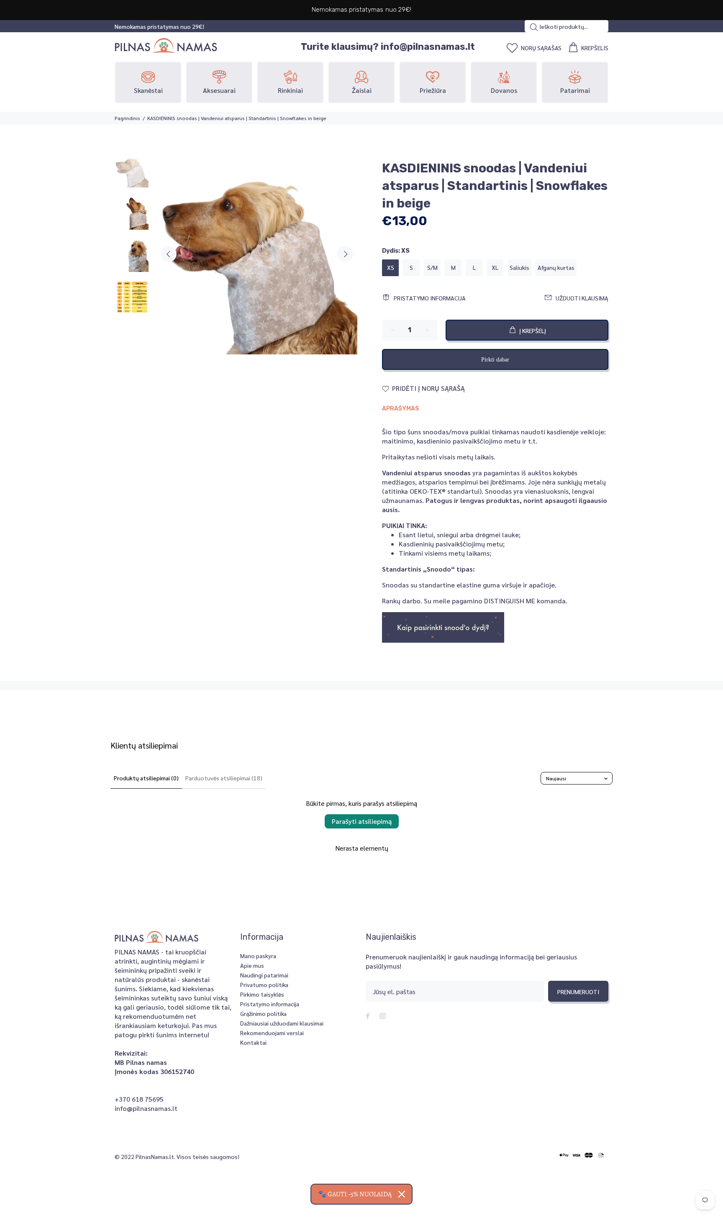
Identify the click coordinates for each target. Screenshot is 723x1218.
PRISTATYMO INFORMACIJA (430, 298)
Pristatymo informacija (269, 1004)
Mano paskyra (258, 955)
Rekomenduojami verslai (272, 1032)
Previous (169, 254)
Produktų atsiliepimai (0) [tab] (146, 778)
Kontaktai (253, 1042)
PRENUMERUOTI (578, 991)
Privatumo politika (264, 984)
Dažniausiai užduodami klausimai (281, 1023)
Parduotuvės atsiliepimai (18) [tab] (223, 778)
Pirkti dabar (495, 359)
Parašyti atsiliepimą (362, 821)
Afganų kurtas (556, 267)
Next (345, 254)
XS (390, 267)
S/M (432, 267)
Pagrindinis (127, 118)
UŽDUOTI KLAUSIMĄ (582, 298)
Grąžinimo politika (263, 1013)
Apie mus (252, 965)
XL (495, 267)
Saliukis (519, 267)
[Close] (401, 1194)
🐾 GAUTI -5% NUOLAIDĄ (355, 1194)
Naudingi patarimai (264, 975)
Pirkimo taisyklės (262, 994)
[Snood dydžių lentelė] (443, 626)
